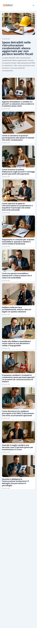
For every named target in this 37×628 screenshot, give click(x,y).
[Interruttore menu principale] (33, 5)
